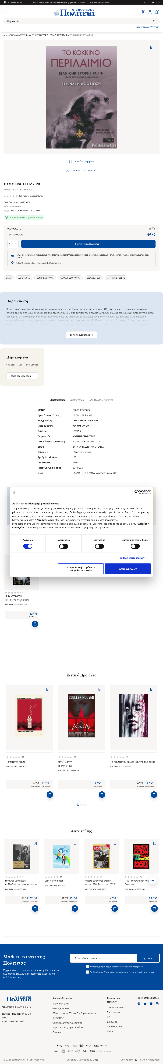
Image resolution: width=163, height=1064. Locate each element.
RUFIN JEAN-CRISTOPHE (18, 189)
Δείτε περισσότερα (81, 335)
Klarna (110, 1031)
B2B (109, 1016)
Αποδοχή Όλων (128, 568)
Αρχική (7, 35)
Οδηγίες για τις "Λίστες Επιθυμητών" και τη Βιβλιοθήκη (75, 1015)
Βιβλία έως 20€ (93, 278)
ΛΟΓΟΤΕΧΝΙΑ (24, 35)
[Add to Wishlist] (151, 47)
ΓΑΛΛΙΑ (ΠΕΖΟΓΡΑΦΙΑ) (60, 35)
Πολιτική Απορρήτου (149, 1059)
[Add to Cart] (35, 624)
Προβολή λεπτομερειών (131, 558)
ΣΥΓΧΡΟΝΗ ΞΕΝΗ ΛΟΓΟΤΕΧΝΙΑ (26, 210)
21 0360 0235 (153, 2)
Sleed (95, 1059)
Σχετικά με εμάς (61, 1003)
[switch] (63, 546)
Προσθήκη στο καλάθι (88, 244)
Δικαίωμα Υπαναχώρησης (115, 1024)
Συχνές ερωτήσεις (116, 1007)
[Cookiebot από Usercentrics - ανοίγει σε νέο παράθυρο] (137, 492)
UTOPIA (17, 206)
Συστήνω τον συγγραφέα (84, 170)
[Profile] (150, 12)
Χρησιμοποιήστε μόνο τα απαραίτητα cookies (81, 568)
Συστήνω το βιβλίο (84, 161)
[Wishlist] (143, 12)
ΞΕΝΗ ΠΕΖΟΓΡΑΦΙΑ (40, 35)
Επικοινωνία (113, 1012)
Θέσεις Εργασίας (61, 1008)
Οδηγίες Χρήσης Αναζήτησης (67, 1022)
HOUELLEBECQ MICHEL (17, 600)
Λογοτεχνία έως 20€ (116, 278)
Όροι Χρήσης (127, 1059)
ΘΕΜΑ (14, 35)
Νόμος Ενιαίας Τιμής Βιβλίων (68, 1027)
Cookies (57, 1032)
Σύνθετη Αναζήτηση (147, 27)
